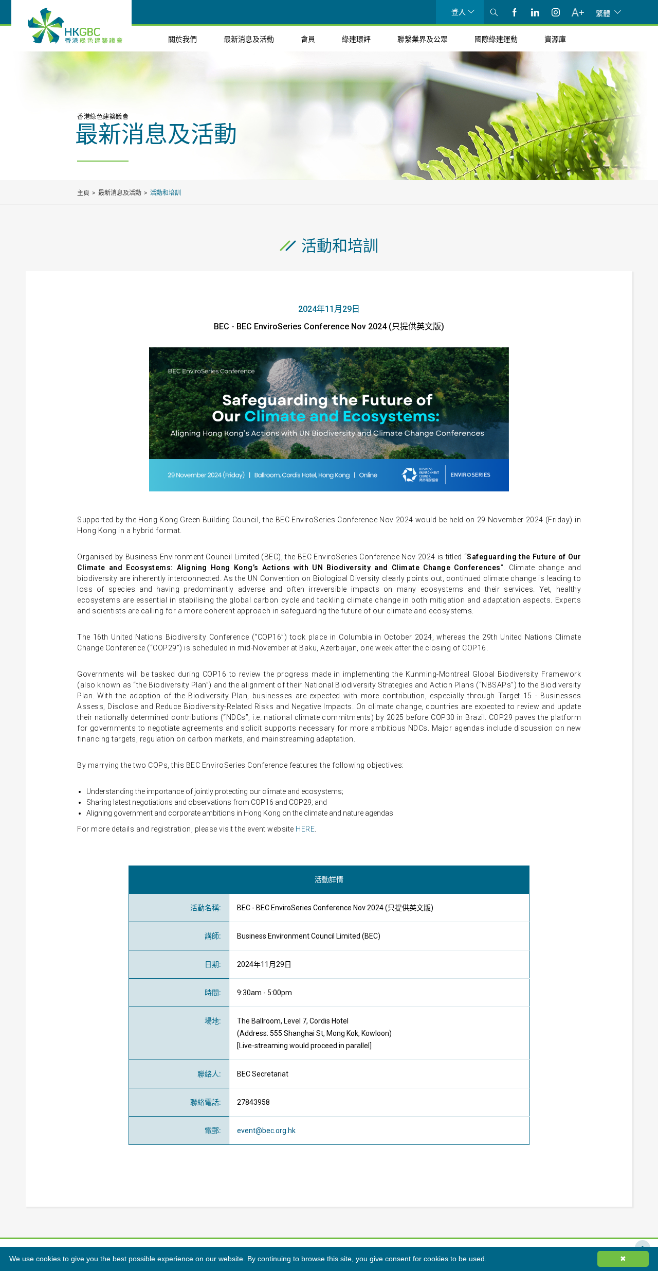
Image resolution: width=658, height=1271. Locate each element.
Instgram (556, 12)
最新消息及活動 (249, 39)
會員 (308, 39)
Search (494, 12)
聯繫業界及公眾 (422, 39)
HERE (305, 829)
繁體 (603, 12)
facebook (514, 12)
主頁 (83, 193)
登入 (458, 12)
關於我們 (182, 39)
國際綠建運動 (496, 39)
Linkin (535, 12)
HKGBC (75, 25)
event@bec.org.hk (266, 1130)
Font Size (577, 12)
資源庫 (555, 39)
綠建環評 (356, 39)
